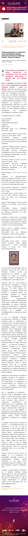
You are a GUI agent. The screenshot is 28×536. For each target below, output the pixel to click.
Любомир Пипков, (7, 488)
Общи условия (14, 512)
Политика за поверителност (14, 508)
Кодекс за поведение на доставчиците (14, 510)
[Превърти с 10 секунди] (10, 41)
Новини (5, 19)
